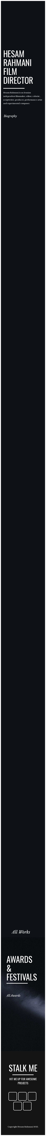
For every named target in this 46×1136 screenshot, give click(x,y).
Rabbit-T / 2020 (23, 473)
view (23, 167)
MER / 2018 (23, 831)
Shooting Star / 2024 (22, 154)
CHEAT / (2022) (23, 188)
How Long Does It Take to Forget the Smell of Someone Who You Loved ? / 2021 (23, 294)
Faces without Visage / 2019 (22, 652)
